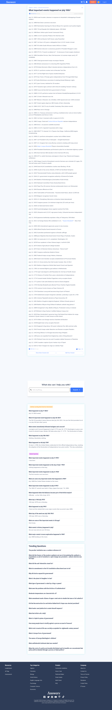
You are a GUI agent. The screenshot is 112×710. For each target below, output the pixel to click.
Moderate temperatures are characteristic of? (43, 593)
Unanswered (8, 674)
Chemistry (33, 671)
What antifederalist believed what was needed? (43, 643)
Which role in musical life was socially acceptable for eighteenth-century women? (54, 628)
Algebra (32, 668)
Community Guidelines (61, 668)
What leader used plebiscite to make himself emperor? (45, 608)
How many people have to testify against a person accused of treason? (50, 623)
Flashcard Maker (59, 674)
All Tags (7, 671)
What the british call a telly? (37, 613)
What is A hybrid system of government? (41, 618)
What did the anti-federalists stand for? (41, 563)
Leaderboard (8, 668)
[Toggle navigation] (81, 2)
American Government (43, 7)
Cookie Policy (84, 683)
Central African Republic (55, 121)
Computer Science (35, 686)
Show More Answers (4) (42, 353)
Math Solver (58, 680)
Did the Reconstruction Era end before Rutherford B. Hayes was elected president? (54, 603)
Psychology (33, 683)
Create (92, 2)
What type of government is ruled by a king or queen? (45, 583)
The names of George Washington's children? (42, 638)
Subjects (31, 7)
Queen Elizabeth (68, 221)
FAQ (56, 683)
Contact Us (83, 671)
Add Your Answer (70, 353)
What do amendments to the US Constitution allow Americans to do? (50, 568)
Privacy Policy (84, 677)
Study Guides (58, 677)
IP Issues (83, 686)
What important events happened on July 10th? (49, 10)
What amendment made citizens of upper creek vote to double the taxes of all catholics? (56, 598)
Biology (32, 674)
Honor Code (58, 671)
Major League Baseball (44, 146)
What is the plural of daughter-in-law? (40, 578)
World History (33, 677)
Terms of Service (85, 674)
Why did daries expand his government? (41, 573)
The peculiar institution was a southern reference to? (45, 550)
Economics (33, 689)
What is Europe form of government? (40, 633)
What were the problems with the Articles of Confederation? (47, 588)
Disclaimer (83, 680)
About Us (83, 668)
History (35, 7)
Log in (104, 2)
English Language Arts (36, 680)
